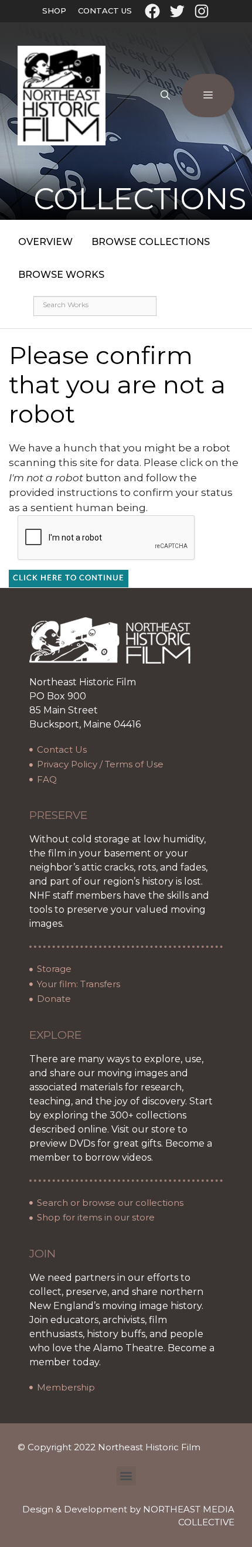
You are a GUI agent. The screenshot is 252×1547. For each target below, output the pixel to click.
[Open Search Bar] (165, 95)
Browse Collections (150, 241)
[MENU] (208, 95)
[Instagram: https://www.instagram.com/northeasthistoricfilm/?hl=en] (201, 11)
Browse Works (61, 274)
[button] (126, 1475)
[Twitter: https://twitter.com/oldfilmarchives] (177, 11)
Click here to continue (68, 578)
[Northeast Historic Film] (61, 95)
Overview (45, 241)
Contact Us (105, 10)
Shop (54, 10)
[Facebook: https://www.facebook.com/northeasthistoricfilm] (152, 11)
